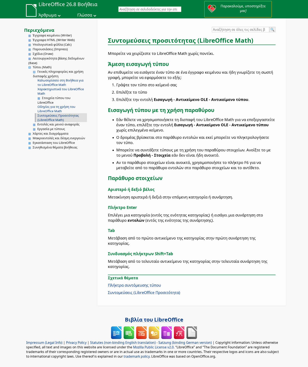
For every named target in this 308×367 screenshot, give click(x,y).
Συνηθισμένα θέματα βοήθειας (55, 147)
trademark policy (137, 356)
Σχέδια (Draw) (43, 54)
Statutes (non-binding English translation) (123, 342)
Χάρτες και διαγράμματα (50, 133)
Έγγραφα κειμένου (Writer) (52, 35)
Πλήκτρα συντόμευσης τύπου (134, 285)
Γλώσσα (84, 15)
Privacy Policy (76, 342)
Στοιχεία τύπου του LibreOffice (54, 100)
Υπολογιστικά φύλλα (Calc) (52, 44)
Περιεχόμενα (39, 30)
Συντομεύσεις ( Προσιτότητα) (144, 292)
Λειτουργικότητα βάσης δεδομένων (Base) (56, 60)
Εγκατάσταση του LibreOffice (54, 142)
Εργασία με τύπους (51, 129)
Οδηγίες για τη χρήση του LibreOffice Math (56, 108)
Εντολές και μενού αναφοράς (58, 124)
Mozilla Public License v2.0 (153, 347)
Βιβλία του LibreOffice (154, 319)
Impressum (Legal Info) (44, 342)
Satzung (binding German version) (185, 342)
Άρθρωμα (48, 15)
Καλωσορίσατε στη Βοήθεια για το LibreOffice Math (60, 82)
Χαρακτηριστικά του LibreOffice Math (61, 91)
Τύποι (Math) (42, 67)
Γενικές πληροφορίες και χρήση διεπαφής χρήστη (58, 73)
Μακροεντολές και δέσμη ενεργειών (59, 138)
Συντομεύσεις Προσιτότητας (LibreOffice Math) (58, 117)
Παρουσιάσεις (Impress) (50, 49)
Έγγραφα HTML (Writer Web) (54, 40)
